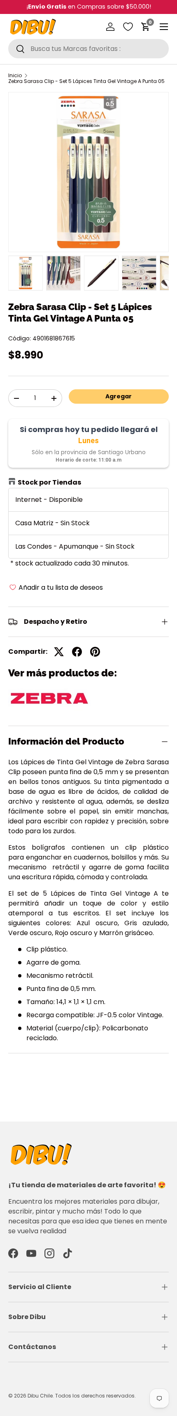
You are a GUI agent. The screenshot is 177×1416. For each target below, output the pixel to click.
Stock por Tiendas (49, 482)
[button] (146, 27)
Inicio (15, 75)
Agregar (118, 396)
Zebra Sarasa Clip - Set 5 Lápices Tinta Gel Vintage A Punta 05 (86, 81)
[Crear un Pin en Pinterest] (95, 652)
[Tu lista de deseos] (128, 27)
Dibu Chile (40, 1395)
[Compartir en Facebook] (77, 652)
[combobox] (88, 48)
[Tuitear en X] (59, 652)
